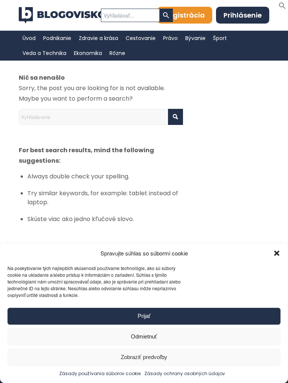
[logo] (62, 15)
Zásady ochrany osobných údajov (184, 373)
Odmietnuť (144, 336)
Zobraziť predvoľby (144, 357)
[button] (276, 253)
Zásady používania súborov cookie (100, 373)
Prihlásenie (243, 15)
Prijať (144, 316)
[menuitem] (29, 38)
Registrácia (185, 15)
